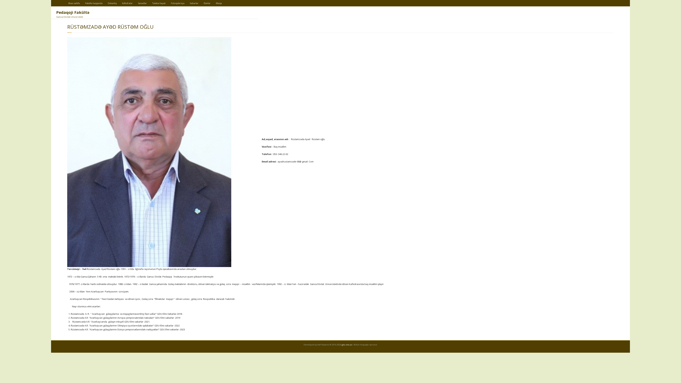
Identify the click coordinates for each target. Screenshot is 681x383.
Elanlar (207, 3)
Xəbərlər (194, 3)
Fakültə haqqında (94, 3)
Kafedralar (127, 3)
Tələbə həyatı (159, 3)
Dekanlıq (112, 3)
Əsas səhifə (74, 3)
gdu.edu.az (346, 344)
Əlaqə (219, 3)
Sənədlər (142, 3)
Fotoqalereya (177, 3)
